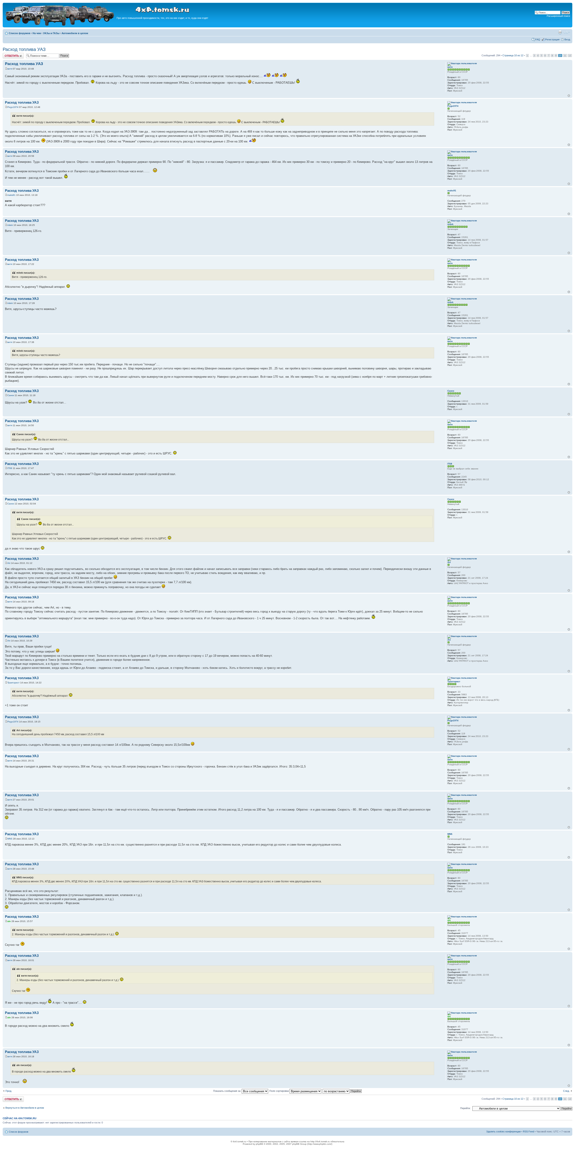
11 (565, 55)
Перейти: (465, 1108)
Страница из (512, 55)
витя (9, 69)
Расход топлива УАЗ (24, 49)
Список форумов (19, 33)
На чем (37, 33)
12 (569, 55)
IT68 (9, 468)
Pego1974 (12, 107)
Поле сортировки (279, 1091)
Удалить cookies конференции (503, 1131)
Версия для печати (559, 32)
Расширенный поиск (558, 16)
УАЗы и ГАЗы (51, 33)
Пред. (8, 1091)
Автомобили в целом (75, 33)
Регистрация (552, 39)
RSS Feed (528, 1131)
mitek (10, 225)
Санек (10, 395)
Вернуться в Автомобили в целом (24, 1107)
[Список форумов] (60, 25)
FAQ (537, 39)
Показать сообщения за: (227, 1091)
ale (9, 921)
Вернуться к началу (569, 95)
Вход (567, 39)
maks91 (11, 195)
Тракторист (13, 682)
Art (8, 563)
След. (566, 1091)
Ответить (8, 54)
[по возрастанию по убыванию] (342, 1091)
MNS (9, 838)
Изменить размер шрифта (567, 32)
